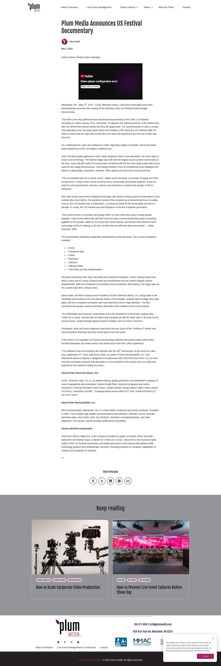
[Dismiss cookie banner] (213, 638)
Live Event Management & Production (76, 647)
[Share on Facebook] (93, 481)
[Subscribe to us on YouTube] (78, 642)
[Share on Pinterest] (119, 481)
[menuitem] (70, 7)
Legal (97, 660)
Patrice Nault (68, 57)
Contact (186, 7)
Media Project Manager (88, 57)
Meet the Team (166, 7)
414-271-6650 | (142, 624)
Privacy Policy (85, 660)
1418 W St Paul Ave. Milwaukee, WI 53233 (153, 631)
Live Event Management (99, 7)
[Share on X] (101, 481)
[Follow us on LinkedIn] (58, 642)
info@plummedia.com (161, 624)
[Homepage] (34, 7)
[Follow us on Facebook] (64, 642)
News (147, 7)
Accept (205, 656)
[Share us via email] (127, 481)
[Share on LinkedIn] (110, 481)
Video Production (69, 7)
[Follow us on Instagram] (71, 642)
